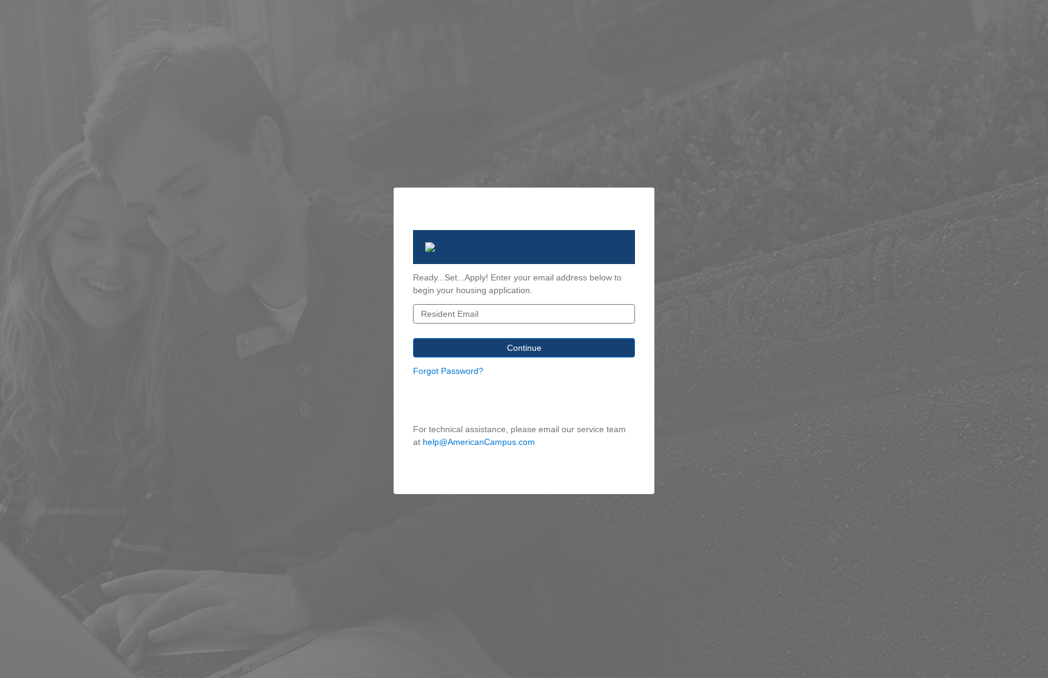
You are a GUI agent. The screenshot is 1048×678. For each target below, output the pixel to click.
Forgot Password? (448, 371)
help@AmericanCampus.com (479, 442)
